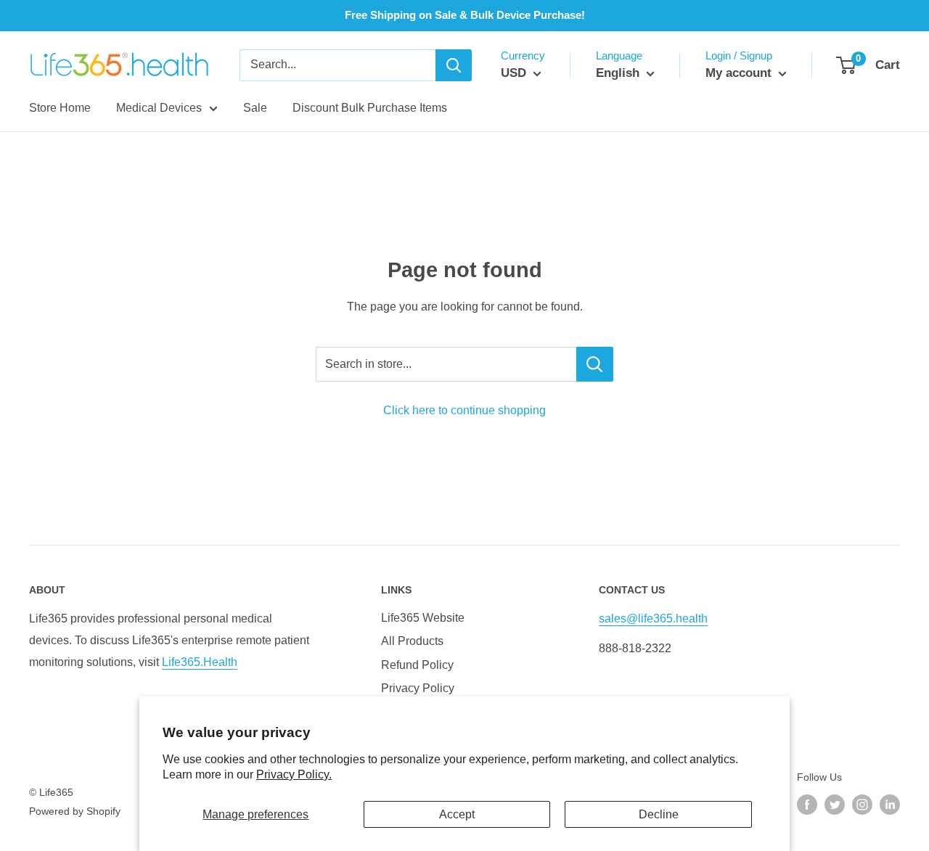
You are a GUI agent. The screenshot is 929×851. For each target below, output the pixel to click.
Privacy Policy (417, 688)
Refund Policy (417, 665)
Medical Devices (159, 108)
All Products (412, 641)
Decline (659, 814)
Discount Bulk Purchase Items (369, 108)
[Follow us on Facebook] (807, 804)
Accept (457, 814)
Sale (255, 108)
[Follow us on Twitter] (834, 804)
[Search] (453, 65)
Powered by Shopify (74, 811)
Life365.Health (199, 662)
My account (740, 73)
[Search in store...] (594, 364)
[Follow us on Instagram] (862, 804)
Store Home (60, 108)
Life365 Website (422, 618)
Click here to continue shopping (464, 410)
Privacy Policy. (294, 774)
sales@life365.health (653, 618)
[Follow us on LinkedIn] (890, 804)
